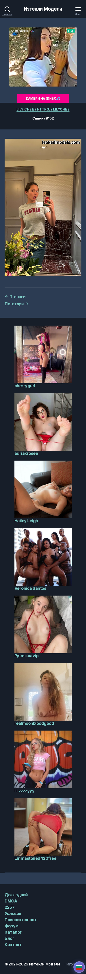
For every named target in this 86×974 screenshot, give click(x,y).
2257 (9, 907)
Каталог (13, 932)
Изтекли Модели (43, 8)
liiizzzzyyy (24, 790)
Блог (9, 938)
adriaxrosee (26, 453)
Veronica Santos (30, 588)
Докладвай (16, 894)
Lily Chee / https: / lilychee (43, 109)
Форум (12, 925)
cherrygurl (24, 385)
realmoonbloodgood (34, 723)
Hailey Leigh (26, 520)
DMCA (11, 901)
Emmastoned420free (35, 858)
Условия (13, 913)
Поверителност (21, 919)
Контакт (13, 944)
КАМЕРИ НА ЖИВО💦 (43, 98)
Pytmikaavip (26, 655)
